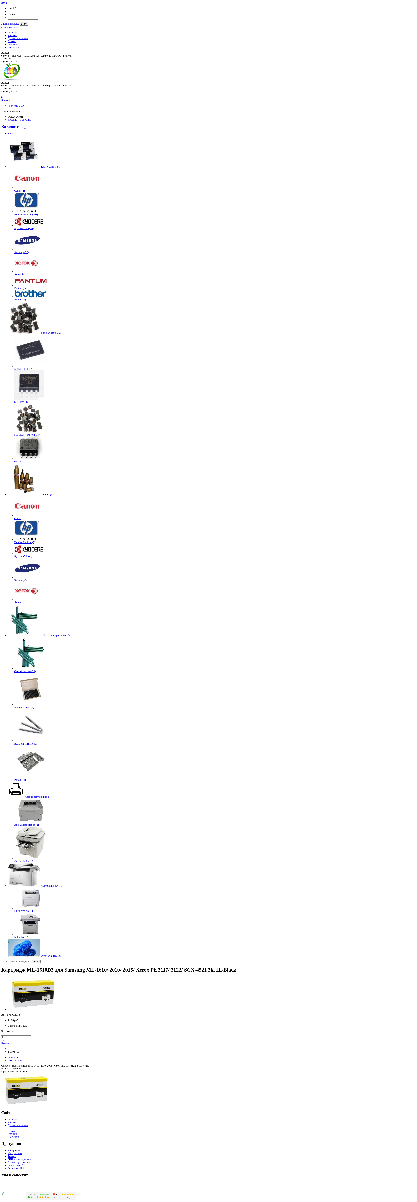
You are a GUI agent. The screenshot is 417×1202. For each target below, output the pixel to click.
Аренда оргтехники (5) (37, 796)
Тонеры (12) (47, 494)
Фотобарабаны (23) (25, 671)
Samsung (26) (21, 252)
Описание (13, 1057)
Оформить (25, 119)
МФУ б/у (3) (21, 937)
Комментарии (15, 1060)
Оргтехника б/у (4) (51, 885)
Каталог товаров (15, 126)
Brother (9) (20, 299)
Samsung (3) (20, 580)
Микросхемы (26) (51, 332)
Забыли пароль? (10, 23)
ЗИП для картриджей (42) (55, 635)
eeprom (18, 461)
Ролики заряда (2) (24, 707)
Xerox (17, 602)
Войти (24, 24)
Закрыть (12, 133)
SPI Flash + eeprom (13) (27, 434)
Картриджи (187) (50, 166)
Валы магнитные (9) (25, 743)
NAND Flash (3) (23, 369)
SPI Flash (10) (21, 401)
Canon (17, 518)
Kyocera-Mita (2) (23, 556)
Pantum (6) (20, 288)
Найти (36, 961)
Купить (5, 1043)
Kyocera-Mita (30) (24, 228)
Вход (4, 2)
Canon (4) (19, 190)
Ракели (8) (20, 779)
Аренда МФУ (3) (23, 861)
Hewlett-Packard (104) (26, 214)
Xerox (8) (19, 274)
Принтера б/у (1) (23, 911)
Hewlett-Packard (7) (24, 542)
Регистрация (10, 27)
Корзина (12, 119)
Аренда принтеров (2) (26, 824)
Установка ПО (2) (51, 955)
